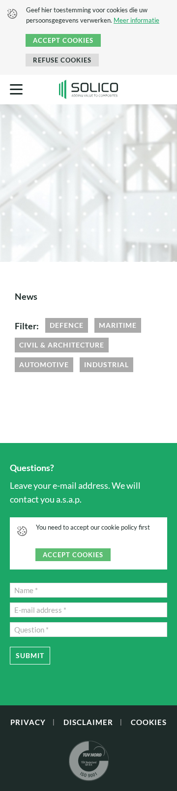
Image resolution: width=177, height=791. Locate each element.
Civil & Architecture (61, 345)
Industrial (106, 364)
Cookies (149, 722)
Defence (67, 325)
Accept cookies (63, 40)
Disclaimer (88, 722)
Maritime (118, 325)
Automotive (44, 364)
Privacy (28, 722)
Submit (30, 655)
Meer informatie (136, 20)
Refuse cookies (62, 60)
